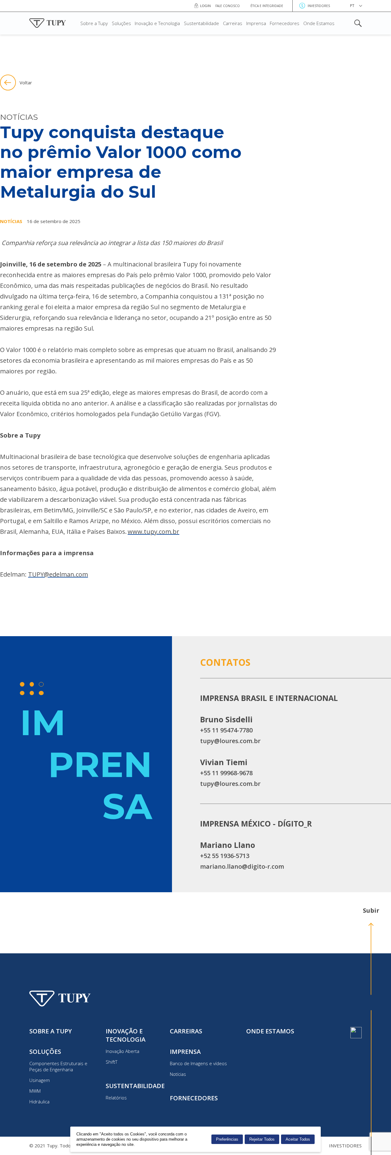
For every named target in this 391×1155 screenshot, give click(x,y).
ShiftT (111, 1062)
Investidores (319, 6)
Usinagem (39, 1080)
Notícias (178, 1074)
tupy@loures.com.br (230, 741)
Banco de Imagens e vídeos (198, 1063)
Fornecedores (284, 23)
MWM (35, 1091)
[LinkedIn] (356, 1032)
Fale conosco (227, 6)
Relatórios (116, 1097)
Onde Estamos (318, 23)
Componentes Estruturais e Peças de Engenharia (58, 1066)
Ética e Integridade (266, 6)
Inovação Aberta (122, 1051)
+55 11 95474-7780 (226, 730)
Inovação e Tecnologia (157, 23)
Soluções (121, 23)
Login (205, 6)
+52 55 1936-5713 (224, 856)
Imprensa (256, 23)
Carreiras (232, 23)
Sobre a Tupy (94, 23)
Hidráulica (39, 1101)
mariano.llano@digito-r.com (242, 866)
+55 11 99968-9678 (226, 773)
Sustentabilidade (201, 23)
